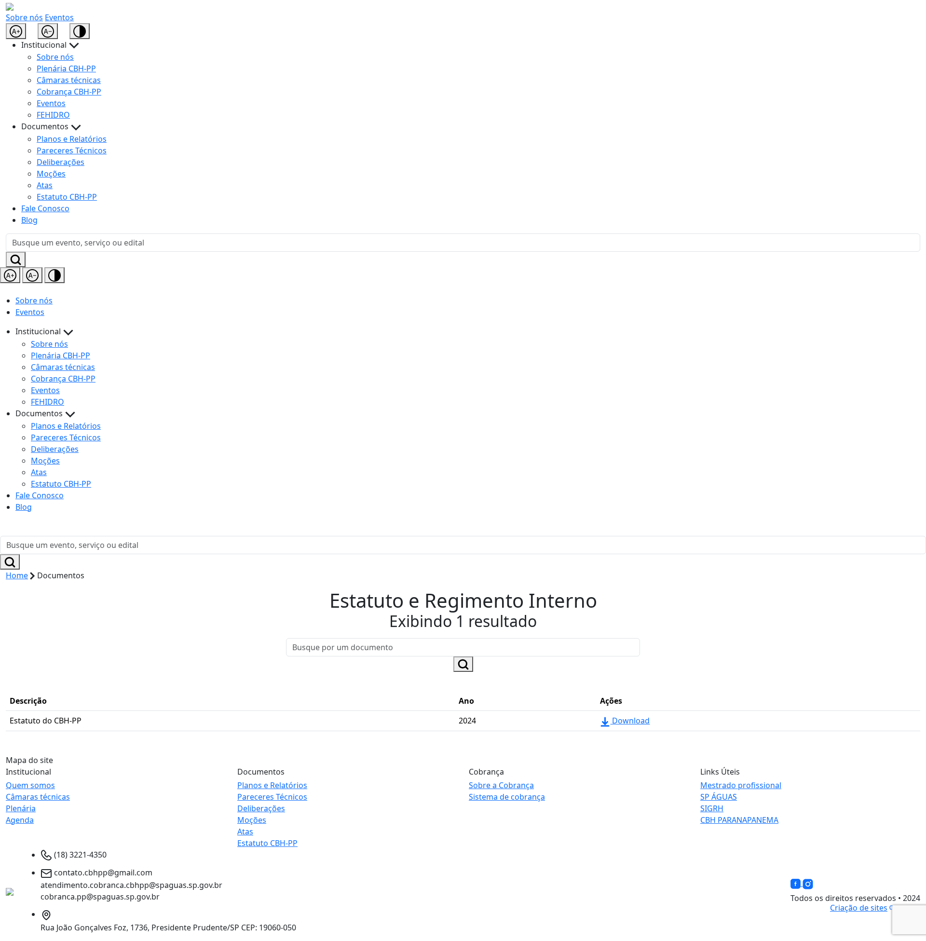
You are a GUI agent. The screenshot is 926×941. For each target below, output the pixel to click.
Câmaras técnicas (69, 80)
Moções (51, 173)
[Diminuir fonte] (48, 31)
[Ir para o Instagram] (808, 883)
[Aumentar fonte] (16, 31)
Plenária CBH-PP (66, 68)
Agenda (20, 820)
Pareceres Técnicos (72, 150)
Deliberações (60, 162)
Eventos (59, 17)
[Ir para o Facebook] (796, 883)
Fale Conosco (45, 208)
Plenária (21, 808)
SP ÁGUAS (718, 796)
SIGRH (711, 808)
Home (17, 575)
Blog (29, 220)
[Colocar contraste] (79, 31)
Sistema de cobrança (507, 796)
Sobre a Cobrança (501, 785)
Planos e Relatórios (72, 139)
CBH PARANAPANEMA (739, 820)
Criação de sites (858, 907)
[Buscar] (16, 259)
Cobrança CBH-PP (69, 91)
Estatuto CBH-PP (67, 196)
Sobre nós (24, 17)
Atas (45, 185)
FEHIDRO (53, 114)
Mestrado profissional (740, 785)
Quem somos (30, 785)
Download (630, 720)
